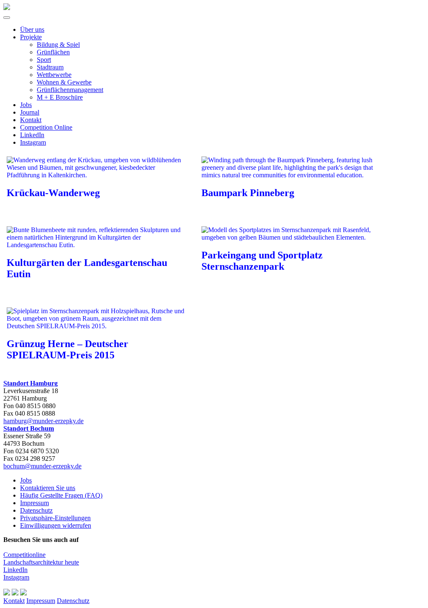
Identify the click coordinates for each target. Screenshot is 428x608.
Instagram (33, 142)
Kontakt (30, 119)
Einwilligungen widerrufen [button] (55, 525)
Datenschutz (36, 510)
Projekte (31, 37)
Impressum (34, 502)
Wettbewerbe (54, 74)
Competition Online (46, 127)
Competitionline (24, 554)
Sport (44, 59)
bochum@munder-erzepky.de (42, 466)
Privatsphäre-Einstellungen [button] (55, 517)
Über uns (32, 29)
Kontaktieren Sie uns (47, 487)
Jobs (26, 104)
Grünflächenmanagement (70, 89)
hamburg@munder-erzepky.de (43, 420)
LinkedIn (32, 134)
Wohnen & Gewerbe (64, 82)
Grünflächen (53, 52)
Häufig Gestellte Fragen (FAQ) (61, 495)
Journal (29, 112)
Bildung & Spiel (58, 44)
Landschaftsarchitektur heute (41, 562)
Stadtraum (50, 67)
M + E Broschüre (60, 97)
